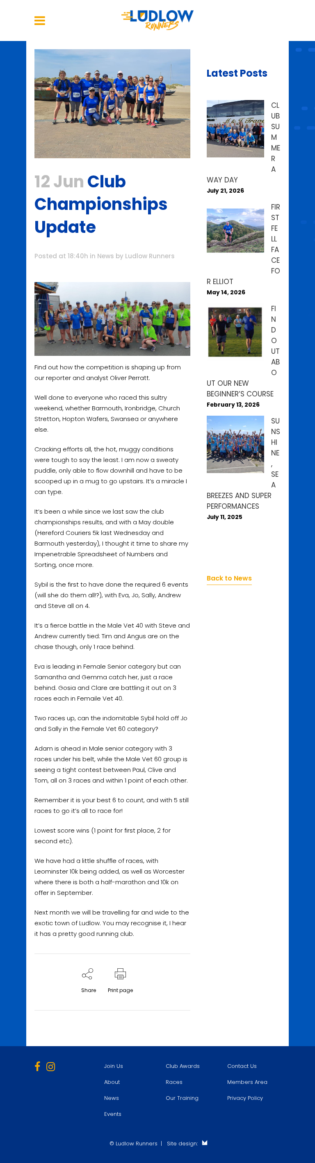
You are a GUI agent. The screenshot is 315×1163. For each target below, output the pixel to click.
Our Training (182, 1098)
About (112, 1082)
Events (112, 1114)
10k (165, 882)
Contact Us (242, 1066)
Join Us (113, 1066)
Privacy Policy (245, 1098)
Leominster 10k (56, 871)
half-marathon (123, 882)
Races (174, 1082)
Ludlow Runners (150, 256)
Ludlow (89, 923)
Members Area (247, 1082)
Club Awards (183, 1066)
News (105, 256)
